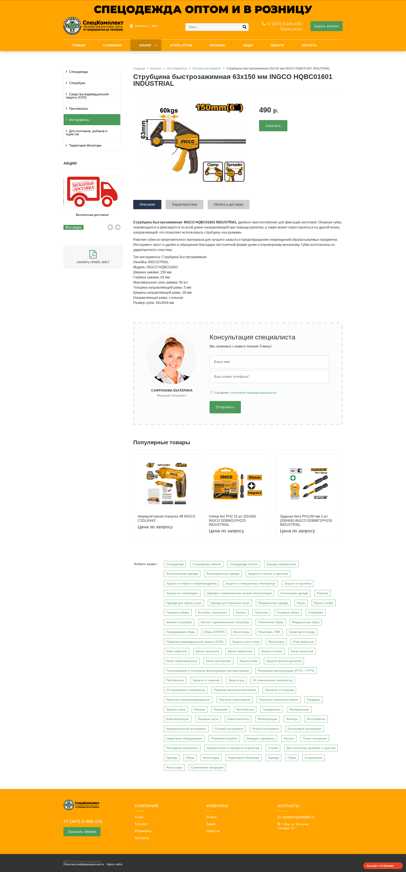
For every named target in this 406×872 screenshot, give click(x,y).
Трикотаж (261, 612)
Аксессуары (241, 632)
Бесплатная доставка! (91, 214)
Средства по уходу (302, 632)
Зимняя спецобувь (179, 622)
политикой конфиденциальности (253, 392)
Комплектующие (177, 719)
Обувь (190, 757)
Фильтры (292, 719)
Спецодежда (78, 71)
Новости (277, 45)
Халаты (241, 612)
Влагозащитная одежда (223, 573)
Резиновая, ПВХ (269, 632)
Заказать (273, 125)
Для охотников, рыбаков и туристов (86, 132)
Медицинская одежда (273, 603)
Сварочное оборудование (184, 738)
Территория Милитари (85, 145)
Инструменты (79, 120)
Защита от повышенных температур (250, 583)
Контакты (309, 45)
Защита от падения (206, 680)
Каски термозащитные (181, 661)
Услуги (211, 817)
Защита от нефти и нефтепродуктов (191, 583)
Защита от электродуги (182, 593)
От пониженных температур (185, 690)
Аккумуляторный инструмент (186, 728)
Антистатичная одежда (182, 573)
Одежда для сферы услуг (184, 603)
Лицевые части (208, 719)
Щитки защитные (207, 651)
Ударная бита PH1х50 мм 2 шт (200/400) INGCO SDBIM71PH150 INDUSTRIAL (306, 520)
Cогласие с (245, 392)
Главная (78, 45)
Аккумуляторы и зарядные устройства (233, 748)
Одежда (171, 757)
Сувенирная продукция (207, 767)
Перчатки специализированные (188, 699)
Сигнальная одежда (294, 593)
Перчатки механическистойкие (235, 690)
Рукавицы (313, 699)
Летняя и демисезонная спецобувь (225, 622)
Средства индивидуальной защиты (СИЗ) (87, 96)
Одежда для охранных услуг (230, 603)
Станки (273, 748)
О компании (112, 45)
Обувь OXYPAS (214, 632)
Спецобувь (77, 83)
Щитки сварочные (240, 651)
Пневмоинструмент (224, 738)
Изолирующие (299, 709)
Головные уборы (177, 612)
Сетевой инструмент (229, 728)
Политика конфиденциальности (83, 864)
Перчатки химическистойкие (278, 699)
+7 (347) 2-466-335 (283, 24)
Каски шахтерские (218, 661)
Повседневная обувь (180, 632)
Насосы (289, 738)
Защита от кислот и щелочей (268, 573)
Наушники (221, 709)
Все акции (73, 227)
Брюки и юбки (323, 603)
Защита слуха (175, 709)
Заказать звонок (291, 28)
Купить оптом (181, 45)
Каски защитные (302, 651)
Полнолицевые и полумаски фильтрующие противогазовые (207, 670)
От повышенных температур (272, 680)
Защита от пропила (297, 583)
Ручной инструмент (265, 728)
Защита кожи (249, 661)
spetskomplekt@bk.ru (298, 817)
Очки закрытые (303, 641)
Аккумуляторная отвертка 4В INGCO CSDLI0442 (166, 518)
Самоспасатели (238, 719)
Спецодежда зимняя (206, 564)
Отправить (225, 407)
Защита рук (236, 680)
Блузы (301, 603)
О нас (139, 817)
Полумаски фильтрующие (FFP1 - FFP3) (286, 670)
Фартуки (322, 593)
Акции (248, 45)
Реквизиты (143, 831)
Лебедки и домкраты (260, 738)
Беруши (199, 709)
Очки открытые (176, 651)
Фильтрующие (267, 719)
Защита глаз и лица (245, 641)
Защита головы (271, 651)
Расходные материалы (182, 748)
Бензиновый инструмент (304, 728)
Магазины (217, 45)
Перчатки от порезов (279, 690)
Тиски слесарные (315, 738)
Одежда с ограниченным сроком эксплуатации (239, 593)
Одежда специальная (281, 564)
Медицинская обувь (306, 622)
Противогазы (78, 108)
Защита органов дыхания (284, 661)
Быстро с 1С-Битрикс (380, 866)
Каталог (145, 45)
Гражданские (272, 709)
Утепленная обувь (270, 622)
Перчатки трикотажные (234, 699)
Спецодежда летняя (244, 564)
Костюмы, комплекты (212, 612)
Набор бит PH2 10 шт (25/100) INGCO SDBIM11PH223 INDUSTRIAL (232, 520)
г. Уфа (153, 26)
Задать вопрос (326, 26)
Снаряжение (313, 757)
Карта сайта (114, 864)
